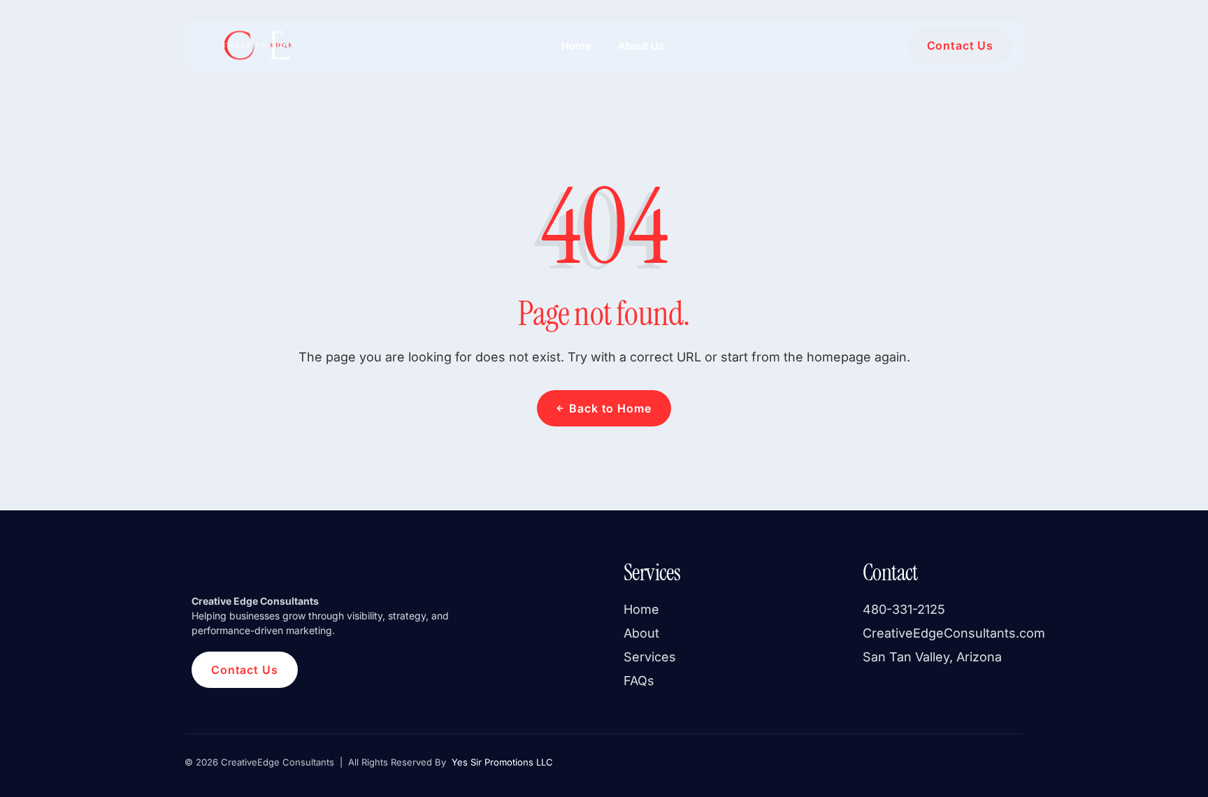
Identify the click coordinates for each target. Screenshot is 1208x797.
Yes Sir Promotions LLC (501, 762)
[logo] (256, 45)
